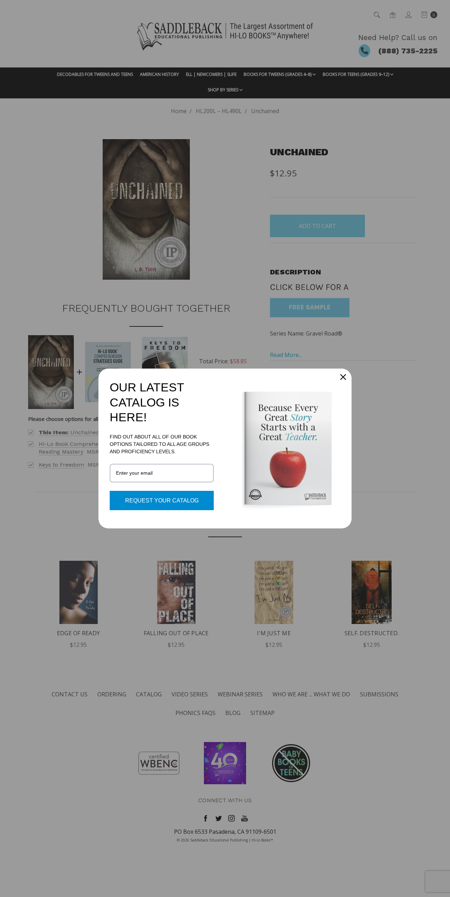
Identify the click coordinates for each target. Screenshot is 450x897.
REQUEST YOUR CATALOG (162, 500)
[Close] (343, 377)
